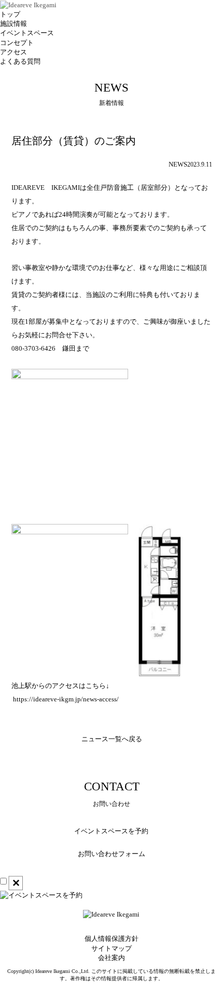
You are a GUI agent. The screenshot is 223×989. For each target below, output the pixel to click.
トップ (10, 14)
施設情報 (13, 23)
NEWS (178, 164)
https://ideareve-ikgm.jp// (66, 699)
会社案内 (111, 958)
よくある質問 (20, 61)
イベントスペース (27, 33)
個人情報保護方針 (111, 938)
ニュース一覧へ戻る (111, 739)
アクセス (13, 52)
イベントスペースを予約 (111, 831)
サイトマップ (111, 948)
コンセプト (17, 43)
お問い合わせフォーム (111, 854)
